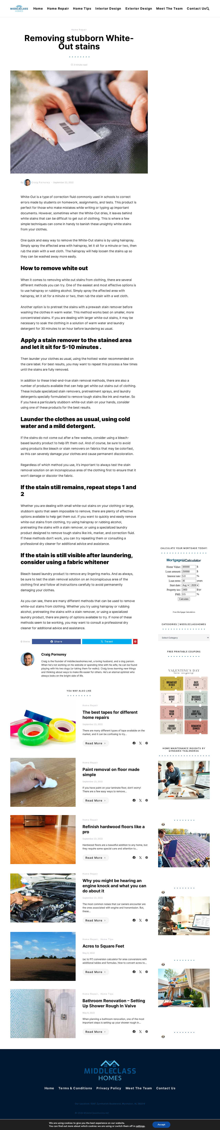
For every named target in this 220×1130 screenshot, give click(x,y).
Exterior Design (138, 8)
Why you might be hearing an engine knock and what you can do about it (114, 885)
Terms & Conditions (75, 1088)
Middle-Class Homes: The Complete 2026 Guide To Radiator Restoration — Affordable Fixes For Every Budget (180, 945)
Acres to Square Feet (103, 946)
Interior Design (108, 8)
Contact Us (196, 8)
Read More (93, 743)
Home (38, 8)
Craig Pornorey (40, 182)
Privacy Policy (109, 1088)
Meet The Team (169, 8)
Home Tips (82, 8)
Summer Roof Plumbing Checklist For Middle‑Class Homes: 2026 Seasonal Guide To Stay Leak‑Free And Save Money (183, 1018)
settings (140, 1126)
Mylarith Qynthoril (177, 824)
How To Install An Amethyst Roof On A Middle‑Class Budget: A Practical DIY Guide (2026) (183, 875)
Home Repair (58, 8)
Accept (161, 1124)
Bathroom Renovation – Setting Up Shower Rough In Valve (113, 1003)
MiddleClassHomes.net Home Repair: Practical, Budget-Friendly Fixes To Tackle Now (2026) (183, 807)
